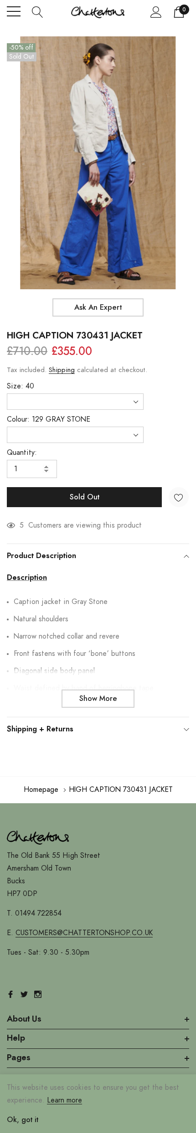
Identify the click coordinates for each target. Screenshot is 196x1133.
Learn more (64, 1100)
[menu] (14, 11)
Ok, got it (22, 1119)
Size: (20, 386)
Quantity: (22, 452)
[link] (39, 837)
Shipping (62, 370)
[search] (37, 11)
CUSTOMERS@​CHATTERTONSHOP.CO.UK (84, 933)
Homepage (41, 789)
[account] (156, 11)
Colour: (48, 419)
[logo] (98, 11)
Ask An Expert (98, 307)
